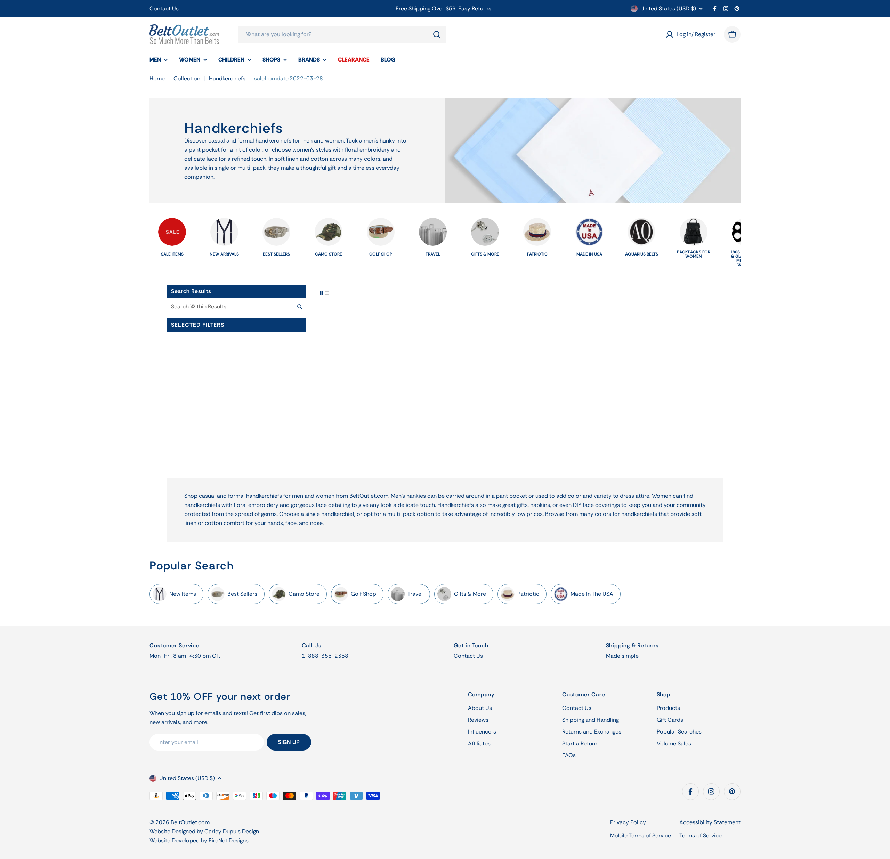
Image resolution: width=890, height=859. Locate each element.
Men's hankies (408, 496)
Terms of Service (700, 835)
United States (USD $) (668, 8)
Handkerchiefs (227, 78)
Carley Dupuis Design (231, 831)
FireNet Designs (229, 840)
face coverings (601, 505)
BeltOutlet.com (190, 822)
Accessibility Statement (710, 822)
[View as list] (327, 293)
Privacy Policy (628, 822)
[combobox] (342, 34)
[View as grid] (321, 293)
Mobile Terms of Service (640, 835)
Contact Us (164, 8)
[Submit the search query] (299, 306)
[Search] (436, 34)
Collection (186, 78)
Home (157, 78)
